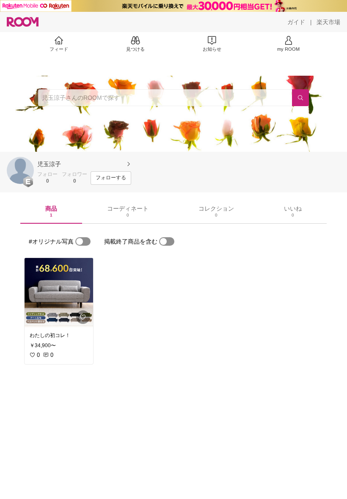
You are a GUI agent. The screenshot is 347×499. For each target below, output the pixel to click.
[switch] (83, 241)
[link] (59, 292)
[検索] (300, 97)
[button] (20, 170)
